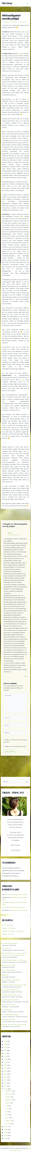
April (6, 1114)
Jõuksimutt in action (8, 1005)
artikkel (20, 53)
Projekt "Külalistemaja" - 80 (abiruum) (14, 960)
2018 (5, 1065)
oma (22, 379)
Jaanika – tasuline (8, 928)
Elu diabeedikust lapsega (10, 1014)
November (8, 1094)
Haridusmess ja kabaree (10, 943)
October (7, 1097)
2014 (5, 1077)
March (7, 1117)
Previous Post (15, 511)
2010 (5, 1089)
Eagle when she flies (8, 965)
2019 (5, 1062)
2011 (5, 1086)
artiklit (21, 216)
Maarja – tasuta (7, 934)
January (8, 1123)
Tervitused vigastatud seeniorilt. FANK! (14, 985)
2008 (5, 1129)
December (8, 1091)
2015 (5, 1074)
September (8, 1100)
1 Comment (5, 22)
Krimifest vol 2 (6, 948)
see (21, 32)
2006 (5, 1135)
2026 (5, 1041)
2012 (5, 1083)
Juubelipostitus (7, 1009)
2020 (5, 1059)
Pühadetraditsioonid (8, 1019)
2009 (5, 1126)
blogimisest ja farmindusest (11, 980)
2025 (5, 1044)
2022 (5, 1053)
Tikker (4, 902)
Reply (25, 676)
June (7, 1109)
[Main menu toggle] (27, 3)
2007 (5, 1132)
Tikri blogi (7, 3)
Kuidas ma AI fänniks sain (17, 907)
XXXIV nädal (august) (8, 970)
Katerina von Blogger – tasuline (12, 931)
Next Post (15, 515)
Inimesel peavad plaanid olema (17, 894)
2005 (5, 1138)
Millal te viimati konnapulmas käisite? (14, 1024)
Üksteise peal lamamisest (10, 1000)
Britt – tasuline (6, 925)
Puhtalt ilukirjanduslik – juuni (11, 995)
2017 (5, 1068)
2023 (5, 1050)
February (8, 1120)
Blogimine (5, 975)
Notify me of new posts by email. (15, 746)
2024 (5, 1047)
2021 (5, 1056)
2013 (5, 1080)
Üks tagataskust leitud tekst (11, 990)
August (7, 1103)
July (6, 1106)
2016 (5, 1071)
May (6, 1111)
